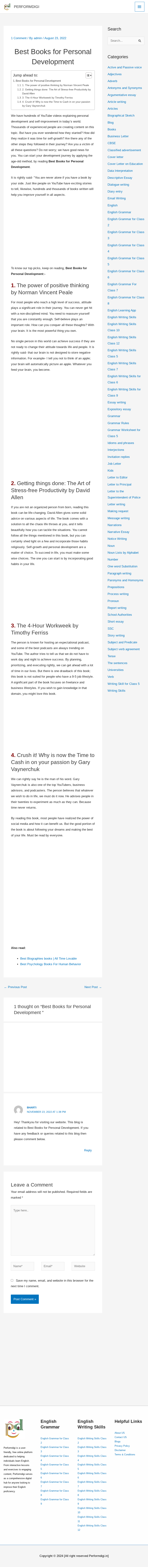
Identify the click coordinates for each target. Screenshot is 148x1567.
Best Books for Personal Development (38, 80)
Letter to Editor (118, 477)
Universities (116, 670)
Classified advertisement (124, 150)
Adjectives (115, 74)
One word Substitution (122, 566)
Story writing (116, 635)
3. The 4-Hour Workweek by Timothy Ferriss (47, 97)
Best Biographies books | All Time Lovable (49, 958)
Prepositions (116, 587)
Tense (112, 656)
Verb (111, 677)
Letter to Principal (119, 484)
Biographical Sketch (121, 115)
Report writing (117, 608)
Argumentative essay (122, 95)
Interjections (116, 450)
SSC (111, 628)
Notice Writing (117, 538)
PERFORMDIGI (26, 7)
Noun (111, 546)
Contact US (121, 1437)
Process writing (118, 594)
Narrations (115, 525)
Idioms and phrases (121, 443)
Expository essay (119, 409)
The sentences (117, 663)
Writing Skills (116, 690)
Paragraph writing (119, 573)
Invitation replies (119, 457)
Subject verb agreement (124, 649)
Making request (118, 511)
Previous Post (15, 987)
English (112, 205)
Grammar (114, 416)
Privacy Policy (122, 1446)
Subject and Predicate (122, 642)
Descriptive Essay (120, 178)
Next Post (93, 987)
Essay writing (117, 402)
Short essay (116, 621)
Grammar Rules (118, 423)
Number (113, 559)
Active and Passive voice (125, 67)
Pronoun (113, 601)
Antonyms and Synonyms (125, 88)
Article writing (117, 102)
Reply (88, 1150)
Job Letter (114, 463)
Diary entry (115, 191)
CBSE (112, 143)
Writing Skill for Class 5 (124, 684)
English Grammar (119, 212)
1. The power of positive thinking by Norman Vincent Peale (55, 85)
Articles (113, 108)
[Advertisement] (53, 233)
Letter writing (116, 504)
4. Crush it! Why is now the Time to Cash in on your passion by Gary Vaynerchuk (56, 103)
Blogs (118, 1441)
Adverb (112, 81)
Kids (111, 470)
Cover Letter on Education (125, 164)
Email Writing (117, 198)
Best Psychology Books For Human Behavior (50, 964)
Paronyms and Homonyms (125, 580)
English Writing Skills (122, 317)
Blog (111, 122)
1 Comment (19, 38)
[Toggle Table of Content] (87, 75)
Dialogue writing (118, 184)
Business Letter (118, 136)
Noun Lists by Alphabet (123, 552)
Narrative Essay (118, 532)
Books (112, 129)
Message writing (119, 518)
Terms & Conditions (125, 1454)
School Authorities (120, 614)
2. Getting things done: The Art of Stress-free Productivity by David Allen (56, 91)
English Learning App (122, 310)
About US (120, 1433)
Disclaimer (120, 1450)
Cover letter (115, 157)
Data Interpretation (120, 170)
